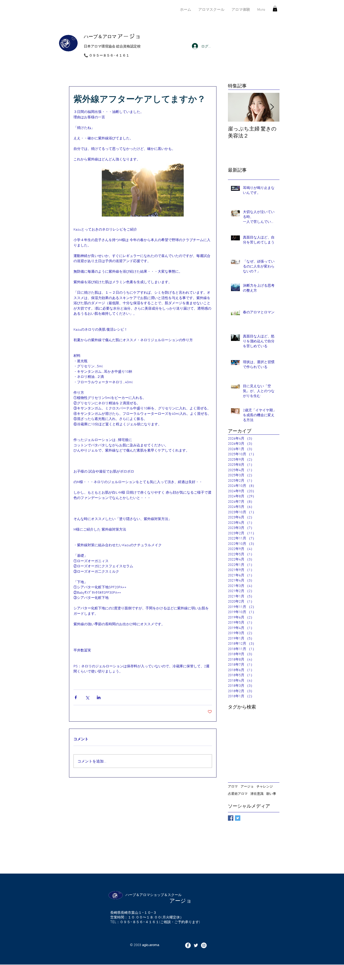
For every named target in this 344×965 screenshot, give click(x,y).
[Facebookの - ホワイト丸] (188, 945)
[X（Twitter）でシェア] (87, 697)
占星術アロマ (238, 793)
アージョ (247, 786)
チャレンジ (264, 786)
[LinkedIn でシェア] (98, 697)
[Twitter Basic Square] (237, 818)
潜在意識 (256, 793)
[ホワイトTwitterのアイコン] (196, 945)
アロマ (233, 786)
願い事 (271, 793)
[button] (275, 8)
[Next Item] (272, 107)
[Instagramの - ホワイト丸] (204, 945)
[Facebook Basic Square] (230, 818)
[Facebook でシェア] (75, 697)
